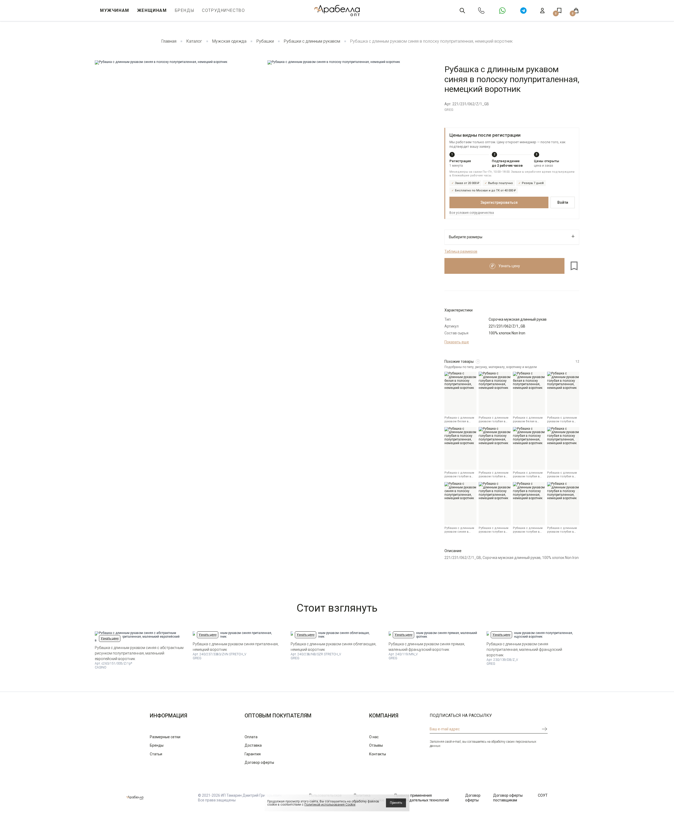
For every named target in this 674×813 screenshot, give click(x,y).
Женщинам (152, 10)
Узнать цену (110, 638)
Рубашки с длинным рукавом (312, 41)
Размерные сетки (165, 737)
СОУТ (543, 795)
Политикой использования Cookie (329, 804)
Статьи (156, 754)
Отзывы (376, 745)
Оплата (251, 737)
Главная (168, 41)
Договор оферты (259, 762)
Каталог (194, 41)
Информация (168, 715)
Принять (396, 803)
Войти (562, 202)
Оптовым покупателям (278, 715)
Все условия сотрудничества (471, 213)
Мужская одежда (229, 41)
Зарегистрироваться (499, 202)
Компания (383, 715)
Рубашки (265, 41)
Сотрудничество (223, 10)
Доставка (253, 745)
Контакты (377, 754)
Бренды (184, 10)
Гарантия (253, 754)
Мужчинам (114, 10)
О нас (374, 737)
